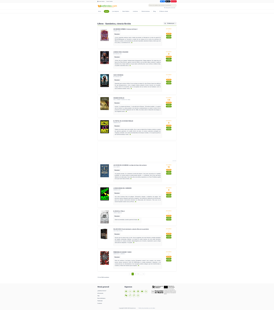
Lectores (135, 11)
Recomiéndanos (101, 298)
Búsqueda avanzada (170, 7)
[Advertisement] (137, 18)
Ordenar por (170, 23)
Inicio (99, 11)
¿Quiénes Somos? (101, 290)
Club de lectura (145, 11)
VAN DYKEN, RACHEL (118, 230)
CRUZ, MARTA (116, 166)
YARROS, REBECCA (117, 212)
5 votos (168, 104)
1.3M (163, 1)
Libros (106, 11)
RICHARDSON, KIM (117, 53)
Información (100, 293)
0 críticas (169, 37)
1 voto (169, 58)
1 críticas (169, 173)
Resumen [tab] (117, 34)
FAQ (98, 295)
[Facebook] (126, 291)
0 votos (168, 35)
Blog (154, 11)
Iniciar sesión (102, 1)
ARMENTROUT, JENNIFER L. (119, 253)
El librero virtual (163, 11)
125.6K (174, 1)
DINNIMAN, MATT (117, 122)
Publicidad (99, 300)
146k (169, 1)
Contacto (99, 303)
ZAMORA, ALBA (116, 30)
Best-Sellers (126, 11)
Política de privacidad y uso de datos (146, 308)
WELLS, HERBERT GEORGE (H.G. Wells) (121, 99)
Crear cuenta (109, 1)
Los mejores (115, 11)
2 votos (168, 127)
